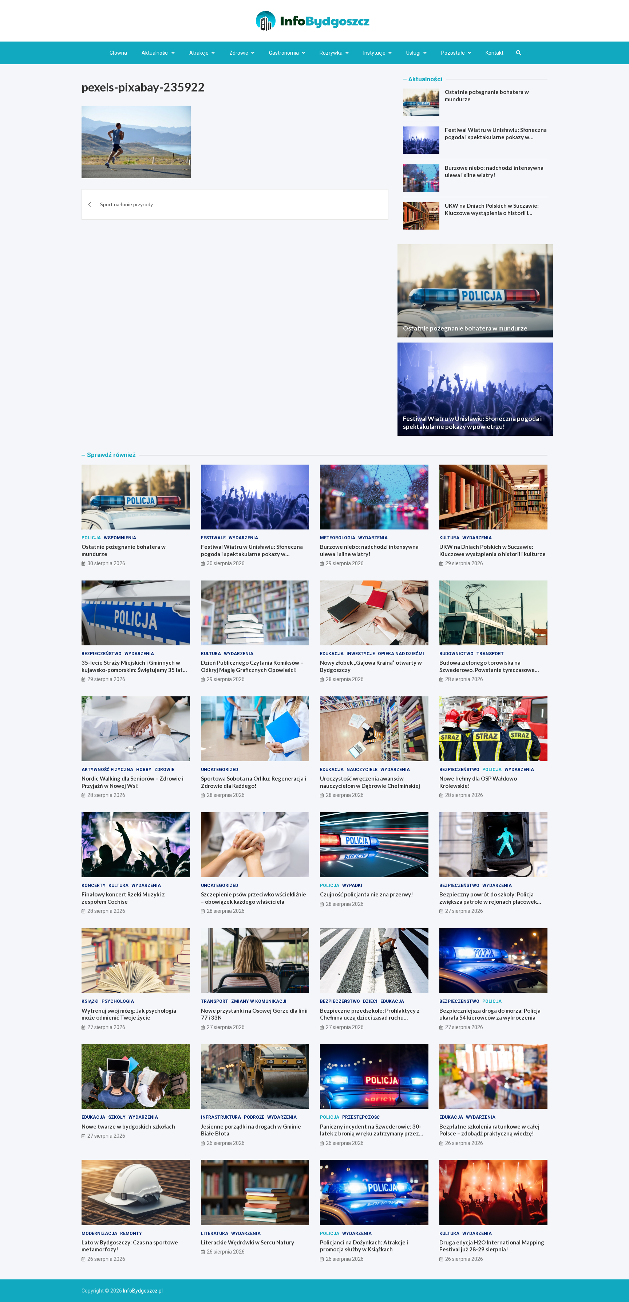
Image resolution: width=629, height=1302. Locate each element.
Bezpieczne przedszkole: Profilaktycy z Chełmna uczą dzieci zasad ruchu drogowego (370, 1017)
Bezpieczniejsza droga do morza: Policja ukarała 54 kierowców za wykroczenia (490, 1014)
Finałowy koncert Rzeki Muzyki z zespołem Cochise (123, 898)
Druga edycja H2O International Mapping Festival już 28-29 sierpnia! (491, 1246)
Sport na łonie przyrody (126, 204)
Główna (118, 53)
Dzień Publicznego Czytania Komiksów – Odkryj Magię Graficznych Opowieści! (252, 666)
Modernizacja (99, 1233)
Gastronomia (284, 53)
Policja (91, 537)
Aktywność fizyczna (107, 769)
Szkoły (117, 1117)
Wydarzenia (243, 537)
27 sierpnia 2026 (464, 911)
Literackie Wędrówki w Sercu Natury (247, 1242)
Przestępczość (361, 1117)
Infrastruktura (221, 1117)
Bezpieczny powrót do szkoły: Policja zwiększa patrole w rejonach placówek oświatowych (488, 901)
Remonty (131, 1233)
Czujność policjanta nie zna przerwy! (366, 894)
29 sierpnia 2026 (345, 563)
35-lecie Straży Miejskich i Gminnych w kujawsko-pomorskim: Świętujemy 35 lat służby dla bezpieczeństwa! (132, 669)
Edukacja (332, 653)
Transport (490, 653)
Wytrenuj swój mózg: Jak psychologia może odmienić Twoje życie (129, 1014)
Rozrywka (331, 53)
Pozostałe (453, 53)
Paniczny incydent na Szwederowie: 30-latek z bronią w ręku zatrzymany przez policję (370, 1133)
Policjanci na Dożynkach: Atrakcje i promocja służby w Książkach (364, 1246)
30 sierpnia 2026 (106, 563)
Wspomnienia (120, 537)
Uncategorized (219, 769)
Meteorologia (337, 537)
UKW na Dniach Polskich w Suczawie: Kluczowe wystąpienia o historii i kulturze (492, 212)
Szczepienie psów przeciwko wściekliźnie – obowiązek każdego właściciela (253, 898)
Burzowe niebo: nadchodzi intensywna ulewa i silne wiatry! (494, 171)
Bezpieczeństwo (102, 653)
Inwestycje (361, 653)
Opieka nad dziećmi (401, 653)
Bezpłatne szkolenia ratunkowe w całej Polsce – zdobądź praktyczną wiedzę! (489, 1130)
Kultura (449, 537)
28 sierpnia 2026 (345, 679)
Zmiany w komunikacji (258, 1001)
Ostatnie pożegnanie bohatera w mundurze (465, 328)
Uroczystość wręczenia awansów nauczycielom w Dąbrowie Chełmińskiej (370, 782)
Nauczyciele (362, 769)
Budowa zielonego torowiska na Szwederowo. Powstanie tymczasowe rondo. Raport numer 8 (487, 669)
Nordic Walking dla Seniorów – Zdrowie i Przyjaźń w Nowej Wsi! (132, 782)
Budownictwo (456, 653)
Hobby (143, 769)
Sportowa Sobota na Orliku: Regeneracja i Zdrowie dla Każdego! (253, 782)
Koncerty (94, 885)
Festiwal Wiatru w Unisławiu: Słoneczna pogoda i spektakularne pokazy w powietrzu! (496, 136)
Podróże (254, 1117)
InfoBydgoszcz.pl (143, 1291)
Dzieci (370, 1001)
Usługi (413, 53)
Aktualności (155, 53)
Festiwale (213, 537)
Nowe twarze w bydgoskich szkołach (128, 1126)
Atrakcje (199, 53)
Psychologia (118, 1001)
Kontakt (494, 53)
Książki (90, 1001)
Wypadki (352, 885)
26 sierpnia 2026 (226, 1143)
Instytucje (374, 53)
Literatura (214, 1233)
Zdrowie (238, 53)
